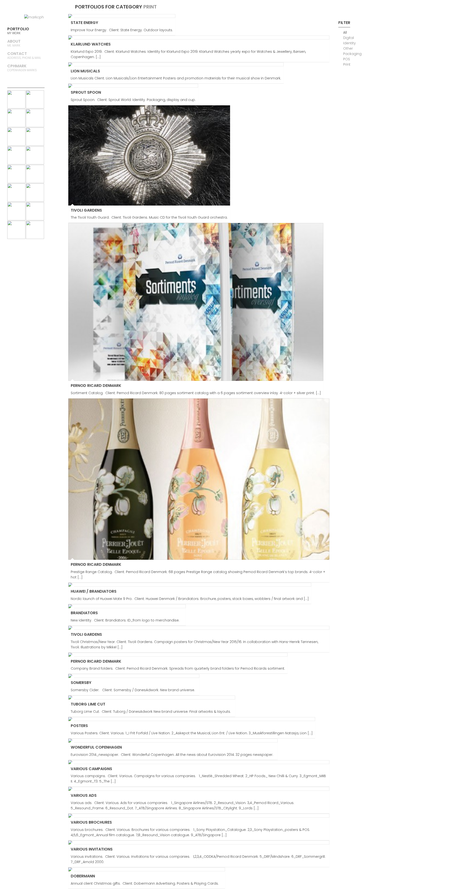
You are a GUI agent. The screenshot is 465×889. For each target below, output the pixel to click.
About (14, 42)
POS (346, 59)
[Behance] (34, 7)
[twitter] (43, 7)
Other (348, 48)
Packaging (352, 53)
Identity (349, 43)
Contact (24, 55)
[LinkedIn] (14, 7)
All (345, 32)
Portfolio (18, 30)
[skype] (24, 7)
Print (346, 64)
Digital (348, 37)
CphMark (22, 67)
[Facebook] (53, 7)
